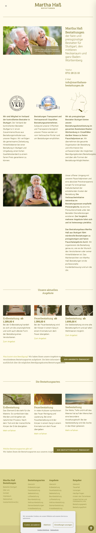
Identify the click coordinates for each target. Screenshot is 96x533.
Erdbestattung (54, 487)
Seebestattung (33, 493)
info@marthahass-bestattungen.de (76, 84)
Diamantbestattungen (36, 505)
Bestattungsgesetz (80, 504)
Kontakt (6, 493)
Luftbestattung (33, 496)
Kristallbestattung (34, 508)
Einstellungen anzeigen (63, 525)
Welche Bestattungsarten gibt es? (17, 448)
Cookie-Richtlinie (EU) (10, 502)
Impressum (7, 496)
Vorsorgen (76, 490)
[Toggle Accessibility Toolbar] (91, 528)
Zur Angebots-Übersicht (77, 359)
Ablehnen (47, 525)
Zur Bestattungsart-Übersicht (73, 450)
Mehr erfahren (9, 430)
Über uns (6, 490)
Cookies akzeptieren (32, 525)
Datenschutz (54, 530)
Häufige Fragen (78, 493)
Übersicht (31, 484)
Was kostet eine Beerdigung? (15, 356)
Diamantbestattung (56, 505)
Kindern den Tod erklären (82, 496)
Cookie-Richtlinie (43, 530)
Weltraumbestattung (35, 502)
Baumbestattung (34, 499)
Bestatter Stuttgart (10, 487)
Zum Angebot (9, 341)
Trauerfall (76, 487)
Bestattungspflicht (79, 507)
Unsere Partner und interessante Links (80, 500)
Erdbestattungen (34, 487)
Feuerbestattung (34, 490)
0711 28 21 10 (72, 73)
